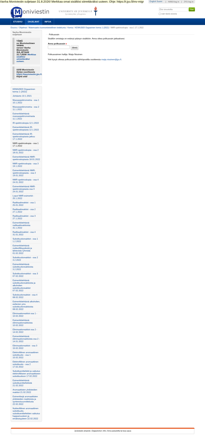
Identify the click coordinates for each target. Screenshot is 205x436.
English (153, 1)
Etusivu (17, 21)
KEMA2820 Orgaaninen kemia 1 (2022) (92, 27)
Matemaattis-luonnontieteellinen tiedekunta (47, 27)
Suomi (159, 1)
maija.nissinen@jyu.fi (111, 59)
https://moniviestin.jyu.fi (29, 74)
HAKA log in (173, 2)
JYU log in (188, 2)
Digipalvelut (97, 431)
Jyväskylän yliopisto (82, 431)
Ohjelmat (33, 21)
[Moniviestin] (55, 17)
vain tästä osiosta (169, 14)
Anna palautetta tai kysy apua (119, 431)
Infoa (48, 21)
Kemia (70, 27)
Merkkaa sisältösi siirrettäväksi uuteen (26, 57)
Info (104, 431)
